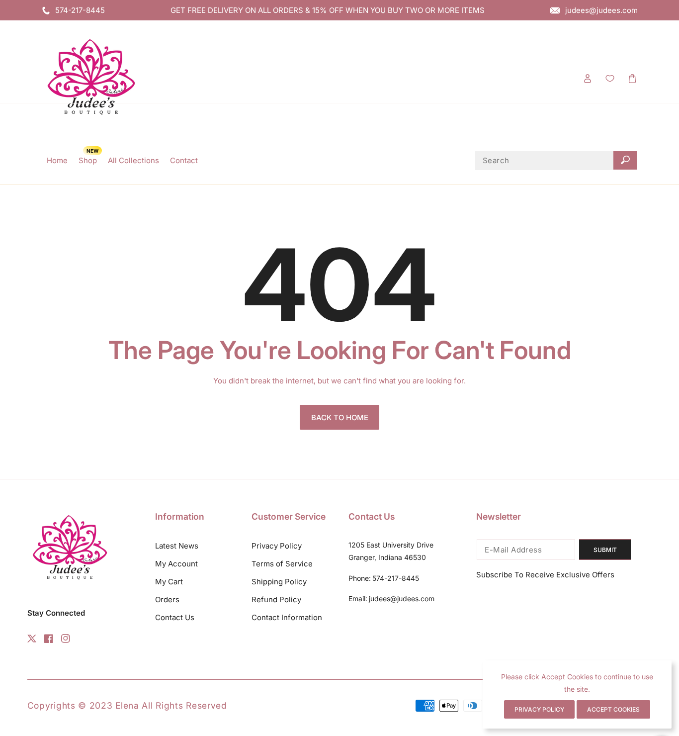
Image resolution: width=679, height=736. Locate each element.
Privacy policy (539, 709)
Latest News (176, 546)
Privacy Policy (277, 546)
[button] (632, 78)
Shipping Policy (279, 581)
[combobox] (556, 160)
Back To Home (339, 417)
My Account (176, 563)
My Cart (169, 581)
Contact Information (287, 617)
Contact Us (174, 617)
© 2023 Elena (110, 705)
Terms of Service (282, 563)
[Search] (625, 160)
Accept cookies (613, 709)
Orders (167, 599)
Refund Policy (276, 599)
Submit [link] (605, 549)
